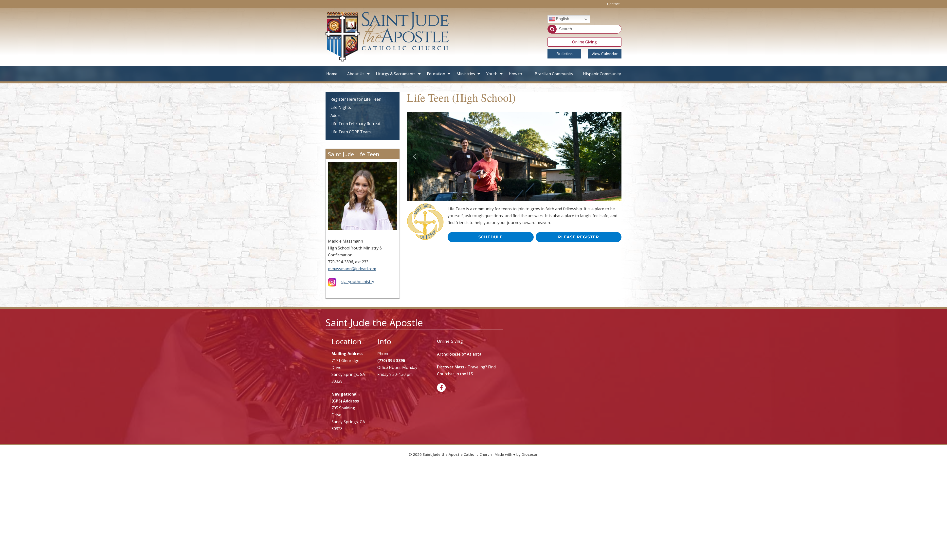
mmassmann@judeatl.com (352, 268)
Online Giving (584, 42)
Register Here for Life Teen (355, 99)
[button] (415, 156)
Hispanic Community (602, 73)
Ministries (465, 73)
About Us (355, 73)
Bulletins (564, 54)
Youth (491, 73)
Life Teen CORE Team (350, 131)
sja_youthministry (357, 281)
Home (331, 73)
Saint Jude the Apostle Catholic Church (457, 454)
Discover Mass (450, 367)
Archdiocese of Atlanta (459, 354)
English (562, 19)
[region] (514, 156)
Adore (336, 115)
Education (436, 73)
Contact (613, 3)
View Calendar (605, 54)
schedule (490, 237)
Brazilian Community (554, 73)
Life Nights (340, 107)
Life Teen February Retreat (355, 123)
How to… (517, 73)
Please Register (578, 237)
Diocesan (530, 454)
